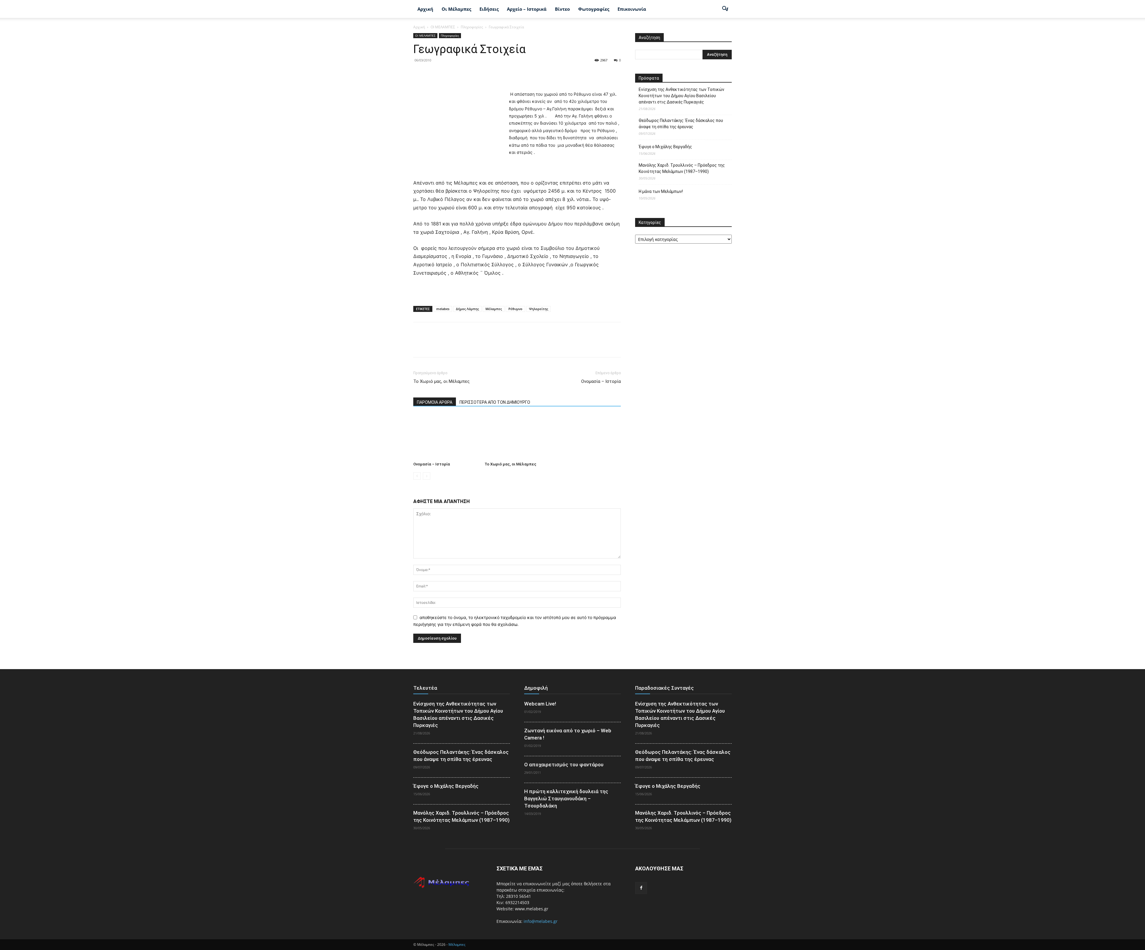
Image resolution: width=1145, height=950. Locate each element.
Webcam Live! (540, 704)
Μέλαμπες (493, 309)
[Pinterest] (447, 74)
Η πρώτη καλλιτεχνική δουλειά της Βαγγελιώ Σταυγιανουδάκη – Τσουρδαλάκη (566, 798)
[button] (724, 9)
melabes (442, 309)
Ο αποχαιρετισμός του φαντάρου (564, 765)
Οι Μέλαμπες (456, 9)
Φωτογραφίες (593, 9)
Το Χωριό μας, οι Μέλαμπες (441, 381)
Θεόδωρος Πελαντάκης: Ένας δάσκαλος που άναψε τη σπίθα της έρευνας (681, 123)
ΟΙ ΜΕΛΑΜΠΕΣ (443, 27)
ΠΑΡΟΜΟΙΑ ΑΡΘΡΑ (434, 402)
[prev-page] (417, 476)
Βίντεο (562, 9)
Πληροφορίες (472, 27)
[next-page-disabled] (426, 476)
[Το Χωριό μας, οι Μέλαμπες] (517, 436)
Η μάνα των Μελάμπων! (661, 191)
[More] (474, 74)
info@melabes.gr (541, 921)
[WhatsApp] (460, 74)
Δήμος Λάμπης (467, 309)
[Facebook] (419, 74)
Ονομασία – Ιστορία (601, 381)
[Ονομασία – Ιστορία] (445, 436)
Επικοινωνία (632, 9)
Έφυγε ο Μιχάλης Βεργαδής (665, 146)
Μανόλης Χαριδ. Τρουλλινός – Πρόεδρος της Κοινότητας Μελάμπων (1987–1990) (682, 168)
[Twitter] (433, 74)
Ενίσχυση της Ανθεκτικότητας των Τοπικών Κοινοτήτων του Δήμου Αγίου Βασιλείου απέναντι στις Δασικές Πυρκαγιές (681, 95)
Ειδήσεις (489, 9)
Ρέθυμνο (515, 309)
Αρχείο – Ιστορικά (527, 9)
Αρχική (425, 9)
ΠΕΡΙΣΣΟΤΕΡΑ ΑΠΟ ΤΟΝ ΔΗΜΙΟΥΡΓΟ (494, 402)
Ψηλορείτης (538, 309)
